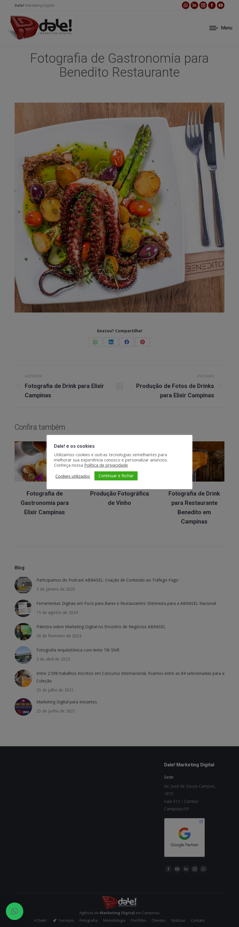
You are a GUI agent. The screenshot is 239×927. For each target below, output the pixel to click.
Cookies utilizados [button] (72, 476)
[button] (14, 911)
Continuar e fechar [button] (116, 475)
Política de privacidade (106, 465)
